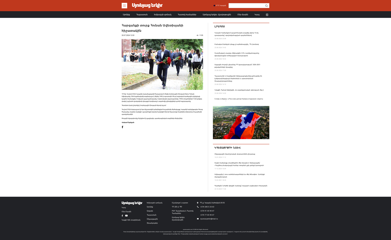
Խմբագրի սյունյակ (154, 203)
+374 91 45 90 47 (207, 211)
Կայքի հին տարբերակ (131, 220)
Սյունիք (126, 14)
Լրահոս (220, 26)
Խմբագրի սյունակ (162, 14)
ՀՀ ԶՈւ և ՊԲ (177, 207)
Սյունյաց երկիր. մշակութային (217, 14)
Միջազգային (152, 219)
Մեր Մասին (126, 212)
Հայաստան (142, 14)
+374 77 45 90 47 (207, 215)
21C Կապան (221, 5)
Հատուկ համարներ (187, 14)
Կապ (257, 14)
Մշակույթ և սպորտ (180, 203)
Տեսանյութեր (152, 223)
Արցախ (150, 211)
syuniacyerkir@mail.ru (209, 219)
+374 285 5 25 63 (207, 207)
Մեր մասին (242, 14)
